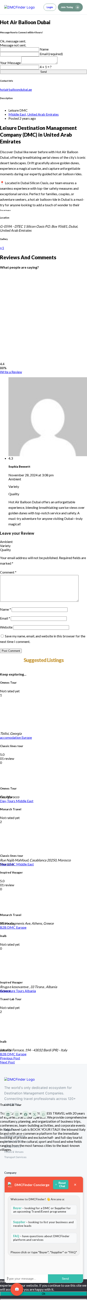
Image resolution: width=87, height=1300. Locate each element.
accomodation (11, 737)
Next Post (7, 1062)
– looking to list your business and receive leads (43, 1223)
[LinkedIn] (7, 1114)
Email (5, 618)
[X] (34, 1114)
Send (43, 71)
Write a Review (11, 372)
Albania (30, 991)
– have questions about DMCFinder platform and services (41, 1237)
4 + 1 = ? (46, 67)
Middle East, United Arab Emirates (33, 114)
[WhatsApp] (43, 1114)
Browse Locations (14, 1135)
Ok (43, 1293)
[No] (43, 1299)
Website (6, 627)
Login (50, 7)
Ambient (6, 542)
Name (44, 49)
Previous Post (10, 1058)
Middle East (24, 801)
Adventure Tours (12, 991)
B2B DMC (8, 927)
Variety (5, 546)
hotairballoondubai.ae (16, 89)
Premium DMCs (13, 1141)
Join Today (70, 7)
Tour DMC (8, 864)
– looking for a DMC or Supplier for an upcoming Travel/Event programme (42, 1209)
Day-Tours (8, 801)
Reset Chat (62, 1184)
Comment (8, 572)
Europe (27, 737)
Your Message (10, 63)
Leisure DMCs (12, 1146)
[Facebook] (25, 1114)
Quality (5, 550)
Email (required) (51, 54)
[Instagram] (16, 1114)
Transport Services (15, 1157)
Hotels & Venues (13, 1151)
